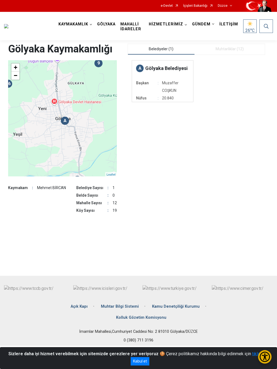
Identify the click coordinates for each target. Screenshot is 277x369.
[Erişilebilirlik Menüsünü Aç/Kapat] (265, 357)
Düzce (222, 6)
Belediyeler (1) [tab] (161, 49)
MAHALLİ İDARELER (130, 26)
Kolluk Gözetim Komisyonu (141, 317)
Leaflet (111, 174)
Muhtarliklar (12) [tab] (230, 49)
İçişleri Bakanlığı (195, 6)
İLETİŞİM (228, 24)
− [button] (15, 75)
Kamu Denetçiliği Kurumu (176, 306)
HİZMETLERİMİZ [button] (166, 24)
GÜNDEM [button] (201, 24)
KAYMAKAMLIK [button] (73, 24)
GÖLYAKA (106, 24)
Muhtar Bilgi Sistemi (120, 306)
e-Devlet (167, 6)
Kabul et (140, 361)
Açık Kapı (79, 306)
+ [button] (15, 67)
